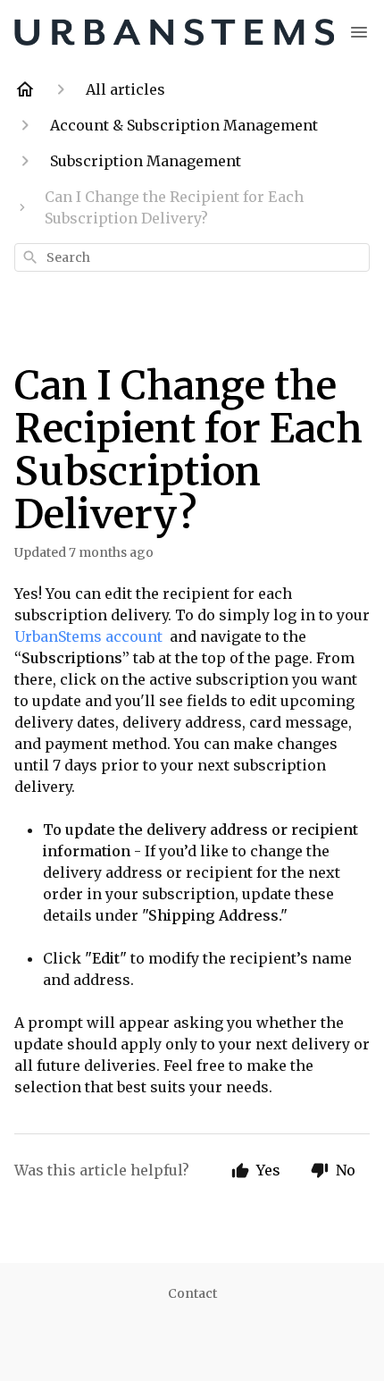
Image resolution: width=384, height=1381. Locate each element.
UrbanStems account (90, 636)
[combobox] (192, 257)
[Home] (25, 89)
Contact (192, 1293)
